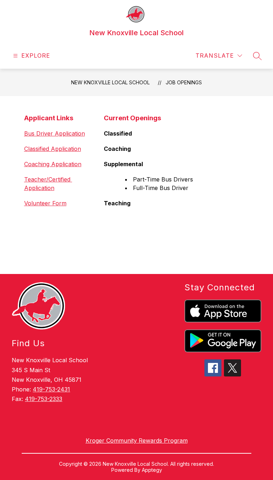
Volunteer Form (45, 203)
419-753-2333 (43, 398)
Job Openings (184, 82)
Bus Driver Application (54, 133)
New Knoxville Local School (110, 82)
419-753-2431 (51, 389)
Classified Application (52, 148)
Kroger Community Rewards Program (137, 440)
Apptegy (152, 470)
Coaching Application (52, 164)
